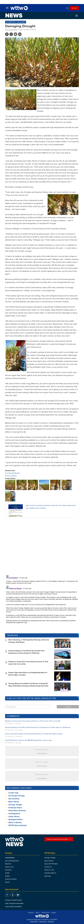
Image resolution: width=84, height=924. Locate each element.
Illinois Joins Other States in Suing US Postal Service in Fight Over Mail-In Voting (33, 734)
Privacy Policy (34, 921)
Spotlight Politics (15, 819)
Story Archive (48, 861)
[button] (10, 485)
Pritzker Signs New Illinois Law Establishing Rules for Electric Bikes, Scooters (27, 673)
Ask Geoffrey (13, 798)
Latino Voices (14, 816)
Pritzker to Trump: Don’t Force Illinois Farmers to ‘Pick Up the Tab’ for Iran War (28, 662)
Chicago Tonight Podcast (13, 900)
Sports (7, 882)
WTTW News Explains (17, 825)
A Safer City (13, 792)
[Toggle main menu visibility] (7, 8)
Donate (74, 8)
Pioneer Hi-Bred (10, 476)
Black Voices (13, 801)
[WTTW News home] (13, 15)
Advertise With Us (50, 873)
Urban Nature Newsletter (13, 906)
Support (53, 912)
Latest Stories (10, 858)
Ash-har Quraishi (11, 29)
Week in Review (15, 822)
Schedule (30, 912)
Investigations (14, 813)
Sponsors (47, 876)
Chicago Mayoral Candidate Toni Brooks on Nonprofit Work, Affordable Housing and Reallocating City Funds (28, 684)
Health (7, 873)
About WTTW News (51, 864)
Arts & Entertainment (12, 861)
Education (8, 870)
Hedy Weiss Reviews (17, 810)
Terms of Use (43, 921)
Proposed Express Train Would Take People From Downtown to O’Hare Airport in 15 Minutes (26, 652)
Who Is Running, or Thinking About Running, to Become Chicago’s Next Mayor (28, 641)
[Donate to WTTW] (42, 916)
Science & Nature (11, 879)
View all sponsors (42, 753)
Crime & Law (9, 867)
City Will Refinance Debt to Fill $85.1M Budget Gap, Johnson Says (28, 740)
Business (8, 864)
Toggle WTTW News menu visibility (77, 15)
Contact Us (48, 867)
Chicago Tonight (15, 804)
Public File (51, 921)
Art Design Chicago (16, 795)
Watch (37, 912)
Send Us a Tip (49, 870)
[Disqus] (42, 546)
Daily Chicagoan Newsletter (14, 903)
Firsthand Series (15, 807)
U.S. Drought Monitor (12, 473)
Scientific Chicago (15, 22)
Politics (7, 876)
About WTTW (45, 912)
